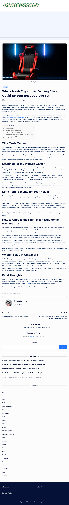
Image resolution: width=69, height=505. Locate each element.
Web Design (5, 475)
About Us (5, 487)
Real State (5, 455)
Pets (3, 451)
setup (28, 283)
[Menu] (66, 5)
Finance (4, 420)
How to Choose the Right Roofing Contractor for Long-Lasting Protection (24, 373)
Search (34, 342)
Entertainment (6, 413)
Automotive (5, 396)
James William (20, 301)
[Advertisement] (34, 24)
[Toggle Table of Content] (31, 126)
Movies (4, 444)
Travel (4, 472)
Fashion (4, 416)
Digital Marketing (7, 406)
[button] (18, 304)
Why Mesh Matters (9, 128)
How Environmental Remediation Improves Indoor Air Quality (20, 368)
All (3, 389)
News (3, 448)
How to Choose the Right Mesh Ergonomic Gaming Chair (19, 134)
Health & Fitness (7, 430)
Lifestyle (4, 441)
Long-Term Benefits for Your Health (13, 132)
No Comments (28, 100)
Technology (5, 468)
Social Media (6, 458)
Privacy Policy (7, 493)
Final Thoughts (9, 138)
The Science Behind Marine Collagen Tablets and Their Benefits (21, 377)
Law (3, 437)
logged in (32, 336)
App (3, 392)
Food (3, 423)
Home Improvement (8, 434)
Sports (4, 465)
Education (5, 410)
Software (4, 461)
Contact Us (39, 487)
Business (4, 403)
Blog (3, 399)
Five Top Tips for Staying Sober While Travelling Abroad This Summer (23, 360)
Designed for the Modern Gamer (13, 130)
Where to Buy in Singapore (12, 136)
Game (5, 87)
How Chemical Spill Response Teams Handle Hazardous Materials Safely (24, 364)
